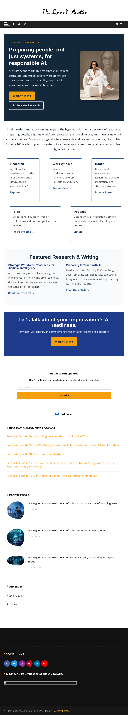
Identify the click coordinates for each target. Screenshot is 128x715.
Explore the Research (26, 105)
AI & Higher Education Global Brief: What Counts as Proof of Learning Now (72, 503)
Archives (12, 604)
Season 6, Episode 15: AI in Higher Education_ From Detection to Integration (52, 476)
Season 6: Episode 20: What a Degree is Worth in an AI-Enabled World (48, 436)
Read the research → (21, 293)
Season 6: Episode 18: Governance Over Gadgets (35, 454)
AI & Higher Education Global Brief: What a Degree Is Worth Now (66, 530)
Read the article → (78, 290)
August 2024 (14, 596)
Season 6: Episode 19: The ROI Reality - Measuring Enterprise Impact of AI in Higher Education (63, 445)
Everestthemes (61, 710)
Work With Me (22, 95)
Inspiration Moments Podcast (32, 428)
